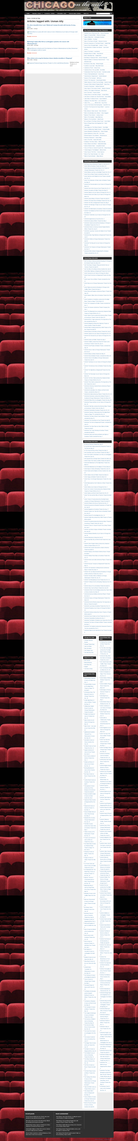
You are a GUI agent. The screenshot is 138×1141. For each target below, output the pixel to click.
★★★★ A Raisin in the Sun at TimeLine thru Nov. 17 (96, 503)
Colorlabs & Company (109, 1139)
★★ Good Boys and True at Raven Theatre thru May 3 (97, 452)
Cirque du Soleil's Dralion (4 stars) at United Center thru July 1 (90, 795)
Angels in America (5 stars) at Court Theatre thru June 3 (89, 752)
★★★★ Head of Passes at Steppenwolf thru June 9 (106, 815)
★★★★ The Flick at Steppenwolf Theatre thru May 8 (96, 202)
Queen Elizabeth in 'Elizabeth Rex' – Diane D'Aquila (96, 131)
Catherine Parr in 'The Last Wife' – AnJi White (94, 69)
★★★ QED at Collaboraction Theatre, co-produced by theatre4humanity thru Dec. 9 (105, 721)
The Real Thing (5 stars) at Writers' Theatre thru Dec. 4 (90, 1072)
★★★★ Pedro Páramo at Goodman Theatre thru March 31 (106, 895)
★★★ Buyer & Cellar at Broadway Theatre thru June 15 (97, 468)
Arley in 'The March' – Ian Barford (92, 51)
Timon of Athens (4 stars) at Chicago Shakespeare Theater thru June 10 (90, 1098)
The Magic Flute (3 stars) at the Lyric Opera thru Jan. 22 (90, 1044)
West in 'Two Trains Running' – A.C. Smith (93, 154)
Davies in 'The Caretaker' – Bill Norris (92, 78)
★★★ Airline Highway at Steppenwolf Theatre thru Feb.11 (97, 271)
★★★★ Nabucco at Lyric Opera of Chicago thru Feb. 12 (97, 192)
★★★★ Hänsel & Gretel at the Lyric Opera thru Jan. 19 (105, 809)
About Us (86, 13)
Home (28, 13)
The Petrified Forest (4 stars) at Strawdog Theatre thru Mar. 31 (89, 1054)
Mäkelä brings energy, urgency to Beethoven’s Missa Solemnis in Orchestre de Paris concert (38, 1125)
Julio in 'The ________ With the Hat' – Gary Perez (95, 102)
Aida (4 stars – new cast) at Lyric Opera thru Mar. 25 (90, 728)
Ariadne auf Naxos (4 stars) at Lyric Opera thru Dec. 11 (89, 763)
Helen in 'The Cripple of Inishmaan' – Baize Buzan (95, 90)
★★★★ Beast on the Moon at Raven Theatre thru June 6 (97, 331)
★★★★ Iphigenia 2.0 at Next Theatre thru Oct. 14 (105, 839)
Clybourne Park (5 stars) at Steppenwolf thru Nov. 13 (90, 801)
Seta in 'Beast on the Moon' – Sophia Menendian (95, 143)
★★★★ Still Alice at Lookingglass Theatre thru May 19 (105, 915)
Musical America (88, 662)
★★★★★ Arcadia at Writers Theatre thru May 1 (95, 220)
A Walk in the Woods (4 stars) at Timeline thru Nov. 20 (89, 716)
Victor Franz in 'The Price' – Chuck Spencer (94, 152)
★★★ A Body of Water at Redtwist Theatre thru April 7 (106, 679)
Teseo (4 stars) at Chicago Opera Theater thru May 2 (89, 981)
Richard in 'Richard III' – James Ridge (92, 137)
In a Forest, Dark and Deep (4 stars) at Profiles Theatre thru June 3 (90, 865)
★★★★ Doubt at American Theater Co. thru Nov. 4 (105, 787)
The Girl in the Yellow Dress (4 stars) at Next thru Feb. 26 (89, 1027)
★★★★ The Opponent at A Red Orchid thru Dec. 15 (105, 964)
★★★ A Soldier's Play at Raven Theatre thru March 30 (105, 685)
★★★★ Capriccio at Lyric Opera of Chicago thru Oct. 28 (97, 333)
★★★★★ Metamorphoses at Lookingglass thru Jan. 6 (105, 1040)
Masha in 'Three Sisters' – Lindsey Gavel (93, 115)
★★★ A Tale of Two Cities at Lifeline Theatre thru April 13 (97, 460)
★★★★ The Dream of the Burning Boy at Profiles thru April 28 (105, 940)
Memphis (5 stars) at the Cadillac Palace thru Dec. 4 (90, 895)
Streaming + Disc (61, 13)
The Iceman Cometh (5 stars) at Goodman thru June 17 (89, 1039)
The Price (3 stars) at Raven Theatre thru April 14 (89, 1066)
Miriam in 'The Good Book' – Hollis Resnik (93, 119)
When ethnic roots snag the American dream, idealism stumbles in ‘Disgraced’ (49, 58)
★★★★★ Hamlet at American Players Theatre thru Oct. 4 (104, 1016)
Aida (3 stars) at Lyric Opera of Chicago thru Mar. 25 (89, 722)
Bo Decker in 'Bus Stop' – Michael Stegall (93, 63)
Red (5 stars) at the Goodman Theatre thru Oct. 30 (89, 937)
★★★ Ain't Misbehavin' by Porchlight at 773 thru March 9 (97, 466)
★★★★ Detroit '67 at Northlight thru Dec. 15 (94, 515)
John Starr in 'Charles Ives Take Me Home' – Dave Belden (97, 96)
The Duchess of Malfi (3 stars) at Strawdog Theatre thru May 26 (89, 1021)
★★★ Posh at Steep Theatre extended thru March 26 (96, 174)
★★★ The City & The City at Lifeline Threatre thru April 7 (105, 735)
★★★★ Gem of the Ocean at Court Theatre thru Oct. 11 (97, 188)
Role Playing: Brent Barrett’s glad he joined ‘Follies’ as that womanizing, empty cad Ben (68, 1133)
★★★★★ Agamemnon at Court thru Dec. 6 (94, 218)
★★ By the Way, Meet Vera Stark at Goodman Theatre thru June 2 (105, 657)
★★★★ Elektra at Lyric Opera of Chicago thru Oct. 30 (105, 793)
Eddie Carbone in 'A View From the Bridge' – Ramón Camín (97, 82)
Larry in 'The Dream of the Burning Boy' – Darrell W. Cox (97, 104)
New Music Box (88, 664)
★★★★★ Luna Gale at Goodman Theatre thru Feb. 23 (97, 606)
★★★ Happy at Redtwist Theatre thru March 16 (95, 476)
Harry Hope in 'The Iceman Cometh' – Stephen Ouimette (97, 88)
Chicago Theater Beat (89, 644)
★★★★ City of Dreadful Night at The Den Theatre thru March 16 (106, 773)
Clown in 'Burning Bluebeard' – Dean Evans (94, 74)
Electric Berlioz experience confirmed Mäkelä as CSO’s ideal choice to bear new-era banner (38, 1133)
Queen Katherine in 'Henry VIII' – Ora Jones (94, 133)
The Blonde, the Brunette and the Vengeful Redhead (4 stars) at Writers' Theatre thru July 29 (90, 995)
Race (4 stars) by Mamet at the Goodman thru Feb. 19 (90, 931)
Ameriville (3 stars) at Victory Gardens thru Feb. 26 (89, 742)
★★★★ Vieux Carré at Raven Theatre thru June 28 (96, 587)
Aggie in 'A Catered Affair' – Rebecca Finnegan (94, 35)
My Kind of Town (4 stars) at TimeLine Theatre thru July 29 (89, 915)
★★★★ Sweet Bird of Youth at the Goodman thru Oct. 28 (105, 926)
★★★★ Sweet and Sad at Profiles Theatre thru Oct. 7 (105, 920)
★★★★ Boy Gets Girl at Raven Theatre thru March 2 (106, 761)
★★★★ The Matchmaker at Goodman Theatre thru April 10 (98, 208)
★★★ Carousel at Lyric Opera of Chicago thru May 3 (96, 273)
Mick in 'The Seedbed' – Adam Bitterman (93, 117)
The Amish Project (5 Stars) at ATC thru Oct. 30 (89, 987)
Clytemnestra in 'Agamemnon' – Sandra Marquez (95, 76)
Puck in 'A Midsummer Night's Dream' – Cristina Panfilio (96, 129)
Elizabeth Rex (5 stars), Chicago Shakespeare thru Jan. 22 (89, 819)
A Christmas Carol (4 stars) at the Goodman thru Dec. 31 (105, 1088)
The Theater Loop (88, 650)
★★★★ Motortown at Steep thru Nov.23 (93, 537)
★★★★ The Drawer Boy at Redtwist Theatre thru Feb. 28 (97, 200)
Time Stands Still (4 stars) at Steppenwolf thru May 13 (89, 1092)
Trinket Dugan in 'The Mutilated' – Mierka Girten (95, 149)
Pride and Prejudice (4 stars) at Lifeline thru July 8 (90, 925)
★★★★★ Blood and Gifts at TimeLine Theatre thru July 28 (106, 1010)
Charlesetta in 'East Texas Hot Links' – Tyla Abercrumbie (97, 71)
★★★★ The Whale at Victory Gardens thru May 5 (105, 976)
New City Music (88, 648)
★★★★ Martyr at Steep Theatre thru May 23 (94, 353)
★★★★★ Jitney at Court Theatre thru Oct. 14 (105, 1028)
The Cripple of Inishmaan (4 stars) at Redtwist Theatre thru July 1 (90, 1015)
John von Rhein (88, 646)
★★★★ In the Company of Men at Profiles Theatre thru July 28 (105, 833)
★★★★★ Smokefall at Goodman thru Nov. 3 (94, 618)
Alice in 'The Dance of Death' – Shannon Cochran (95, 41)
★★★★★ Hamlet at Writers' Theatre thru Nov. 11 (105, 1022)
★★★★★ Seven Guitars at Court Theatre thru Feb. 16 (97, 616)
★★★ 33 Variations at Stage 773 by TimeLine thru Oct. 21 (105, 673)
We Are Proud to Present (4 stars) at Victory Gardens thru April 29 (90, 1104)
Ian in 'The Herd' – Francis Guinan (92, 92)
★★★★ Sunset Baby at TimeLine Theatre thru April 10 (96, 198)
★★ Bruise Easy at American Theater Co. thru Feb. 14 (96, 164)
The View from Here (89, 652)
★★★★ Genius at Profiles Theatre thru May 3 (95, 339)
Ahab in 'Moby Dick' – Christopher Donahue (94, 37)
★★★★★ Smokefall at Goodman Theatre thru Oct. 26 (96, 410)
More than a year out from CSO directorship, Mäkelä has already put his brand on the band (38, 1121)
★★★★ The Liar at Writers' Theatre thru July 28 (106, 952)
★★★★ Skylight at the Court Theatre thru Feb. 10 (105, 909)
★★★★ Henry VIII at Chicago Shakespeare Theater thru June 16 (105, 827)
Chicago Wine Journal (75, 13)
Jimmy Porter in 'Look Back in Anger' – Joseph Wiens (96, 94)
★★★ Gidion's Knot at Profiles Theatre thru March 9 (96, 474)
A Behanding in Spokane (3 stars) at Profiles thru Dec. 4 (89, 680)
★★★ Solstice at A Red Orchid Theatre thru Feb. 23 (96, 493)
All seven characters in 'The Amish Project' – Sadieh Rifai (97, 43)
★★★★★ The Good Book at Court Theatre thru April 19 (97, 420)
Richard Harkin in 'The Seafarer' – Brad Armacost (95, 135)
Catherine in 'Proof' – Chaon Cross (92, 67)
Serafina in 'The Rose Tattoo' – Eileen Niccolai (94, 141)
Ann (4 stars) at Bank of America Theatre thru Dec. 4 (89, 758)
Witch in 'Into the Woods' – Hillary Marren (93, 156)
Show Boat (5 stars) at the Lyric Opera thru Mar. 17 (90, 963)
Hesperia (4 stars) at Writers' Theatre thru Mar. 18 (89, 853)
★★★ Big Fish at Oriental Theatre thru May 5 (105, 697)
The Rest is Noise (88, 668)
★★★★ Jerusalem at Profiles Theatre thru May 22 (96, 190)
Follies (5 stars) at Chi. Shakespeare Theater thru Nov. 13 (89, 833)
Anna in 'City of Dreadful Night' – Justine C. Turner (95, 45)
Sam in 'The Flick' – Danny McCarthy (92, 139)
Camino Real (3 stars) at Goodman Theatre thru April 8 (90, 781)
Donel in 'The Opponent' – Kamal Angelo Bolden (95, 80)
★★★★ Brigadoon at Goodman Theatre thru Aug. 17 (96, 509)
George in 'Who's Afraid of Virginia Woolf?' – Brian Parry (97, 84)
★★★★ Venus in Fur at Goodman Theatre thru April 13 (97, 585)
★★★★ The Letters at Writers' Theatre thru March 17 (105, 946)
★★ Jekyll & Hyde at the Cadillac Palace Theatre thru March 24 (105, 663)
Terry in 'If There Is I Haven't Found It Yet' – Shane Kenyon (97, 147)
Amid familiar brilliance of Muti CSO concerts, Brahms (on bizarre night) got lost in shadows (38, 1129)
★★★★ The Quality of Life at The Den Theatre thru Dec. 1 (105, 970)
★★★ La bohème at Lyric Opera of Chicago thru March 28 (105, 707)
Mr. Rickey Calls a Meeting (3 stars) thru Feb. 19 (89, 909)
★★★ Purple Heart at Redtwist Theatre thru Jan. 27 (105, 713)
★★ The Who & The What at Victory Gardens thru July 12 (97, 269)
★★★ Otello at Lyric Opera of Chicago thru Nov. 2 (95, 487)
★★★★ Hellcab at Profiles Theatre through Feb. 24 (105, 821)
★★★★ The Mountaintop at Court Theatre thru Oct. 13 (97, 579)
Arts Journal (87, 660)
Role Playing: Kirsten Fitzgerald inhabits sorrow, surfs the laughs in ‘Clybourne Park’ (68, 1129)
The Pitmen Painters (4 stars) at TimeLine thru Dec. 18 (89, 1060)
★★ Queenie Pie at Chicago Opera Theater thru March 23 (97, 458)
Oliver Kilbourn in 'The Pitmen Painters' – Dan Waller (96, 127)
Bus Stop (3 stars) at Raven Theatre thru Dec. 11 (90, 775)
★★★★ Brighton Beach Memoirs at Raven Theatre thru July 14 (105, 767)
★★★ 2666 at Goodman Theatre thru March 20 (95, 166)
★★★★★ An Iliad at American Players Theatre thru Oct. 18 (98, 394)
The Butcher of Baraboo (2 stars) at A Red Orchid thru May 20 (90, 1003)
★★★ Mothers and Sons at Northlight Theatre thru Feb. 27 (97, 172)
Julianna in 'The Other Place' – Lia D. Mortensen (95, 100)
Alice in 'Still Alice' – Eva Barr (90, 39)
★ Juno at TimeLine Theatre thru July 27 (93, 444)
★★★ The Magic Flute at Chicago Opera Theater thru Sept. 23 (106, 749)
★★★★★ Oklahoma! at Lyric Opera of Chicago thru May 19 (105, 1046)
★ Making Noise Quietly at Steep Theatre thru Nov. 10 (105, 643)
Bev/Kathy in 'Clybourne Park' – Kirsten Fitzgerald (95, 57)
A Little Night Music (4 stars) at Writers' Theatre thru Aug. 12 (90, 702)
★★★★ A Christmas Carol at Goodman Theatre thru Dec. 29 (105, 755)
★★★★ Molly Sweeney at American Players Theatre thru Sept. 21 (105, 873)
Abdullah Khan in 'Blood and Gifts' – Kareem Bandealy (96, 33)
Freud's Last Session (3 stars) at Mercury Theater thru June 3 (89, 839)
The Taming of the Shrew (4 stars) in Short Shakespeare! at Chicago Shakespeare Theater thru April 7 (90, 1080)
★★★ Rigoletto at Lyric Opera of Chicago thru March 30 (105, 729)
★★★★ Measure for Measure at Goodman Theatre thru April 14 (105, 867)
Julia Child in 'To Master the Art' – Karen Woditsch (95, 98)
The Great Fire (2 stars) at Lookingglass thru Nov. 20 (90, 1033)
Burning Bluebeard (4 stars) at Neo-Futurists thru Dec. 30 (89, 769)
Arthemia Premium (99, 1139)
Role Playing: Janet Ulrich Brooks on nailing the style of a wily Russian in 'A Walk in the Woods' (68, 1117)
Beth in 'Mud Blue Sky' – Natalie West (92, 55)
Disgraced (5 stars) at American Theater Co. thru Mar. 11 (89, 807)
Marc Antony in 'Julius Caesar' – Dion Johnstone (95, 110)
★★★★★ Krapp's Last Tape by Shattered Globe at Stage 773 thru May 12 (106, 1034)
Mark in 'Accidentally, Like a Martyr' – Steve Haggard (96, 113)
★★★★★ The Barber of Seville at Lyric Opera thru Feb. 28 (98, 620)
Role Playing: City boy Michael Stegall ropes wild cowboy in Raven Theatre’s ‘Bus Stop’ (67, 1121)
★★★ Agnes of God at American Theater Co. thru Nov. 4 (105, 691)
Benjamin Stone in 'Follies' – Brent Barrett (93, 53)
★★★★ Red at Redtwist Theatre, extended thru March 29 (97, 355)
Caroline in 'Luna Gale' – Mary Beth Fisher (94, 65)
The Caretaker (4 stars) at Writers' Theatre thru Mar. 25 (89, 1009)
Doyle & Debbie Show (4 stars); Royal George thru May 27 (89, 813)
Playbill (85, 666)
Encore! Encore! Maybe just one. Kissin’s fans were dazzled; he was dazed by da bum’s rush (37, 1117)
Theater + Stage (36, 13)
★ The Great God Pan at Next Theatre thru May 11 (96, 450)
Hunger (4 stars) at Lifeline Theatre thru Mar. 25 (90, 859)
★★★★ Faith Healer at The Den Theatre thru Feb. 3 (105, 799)
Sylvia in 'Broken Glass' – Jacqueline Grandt (94, 145)
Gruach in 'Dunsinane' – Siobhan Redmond (94, 86)
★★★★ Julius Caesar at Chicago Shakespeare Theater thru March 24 (106, 853)
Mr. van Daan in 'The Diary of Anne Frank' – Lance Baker (97, 121)
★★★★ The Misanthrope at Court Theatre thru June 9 (105, 958)
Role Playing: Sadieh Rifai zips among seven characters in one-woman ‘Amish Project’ (69, 1125)
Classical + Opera (49, 13)
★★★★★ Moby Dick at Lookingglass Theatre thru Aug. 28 (97, 400)
